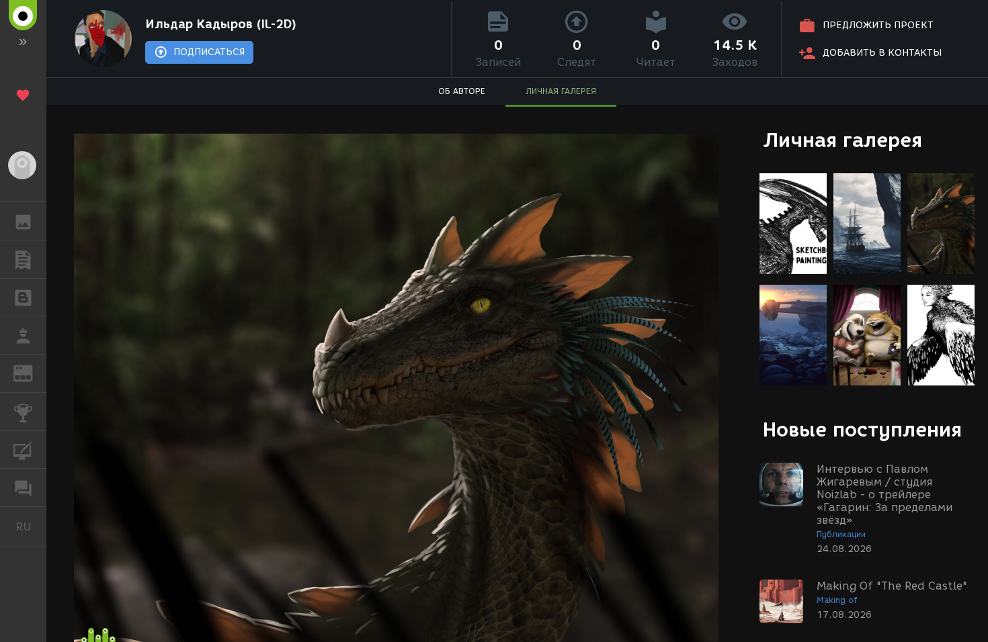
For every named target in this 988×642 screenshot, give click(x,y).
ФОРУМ (23, 487)
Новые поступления (862, 429)
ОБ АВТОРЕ (461, 91)
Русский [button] (30, 526)
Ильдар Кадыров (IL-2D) (220, 24)
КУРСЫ (23, 450)
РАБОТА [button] (23, 335)
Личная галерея (842, 140)
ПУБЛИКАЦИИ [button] (23, 259)
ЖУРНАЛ (31, 372)
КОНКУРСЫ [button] (23, 411)
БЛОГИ (23, 297)
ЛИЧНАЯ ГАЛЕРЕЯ (561, 91)
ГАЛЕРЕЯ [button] (23, 221)
